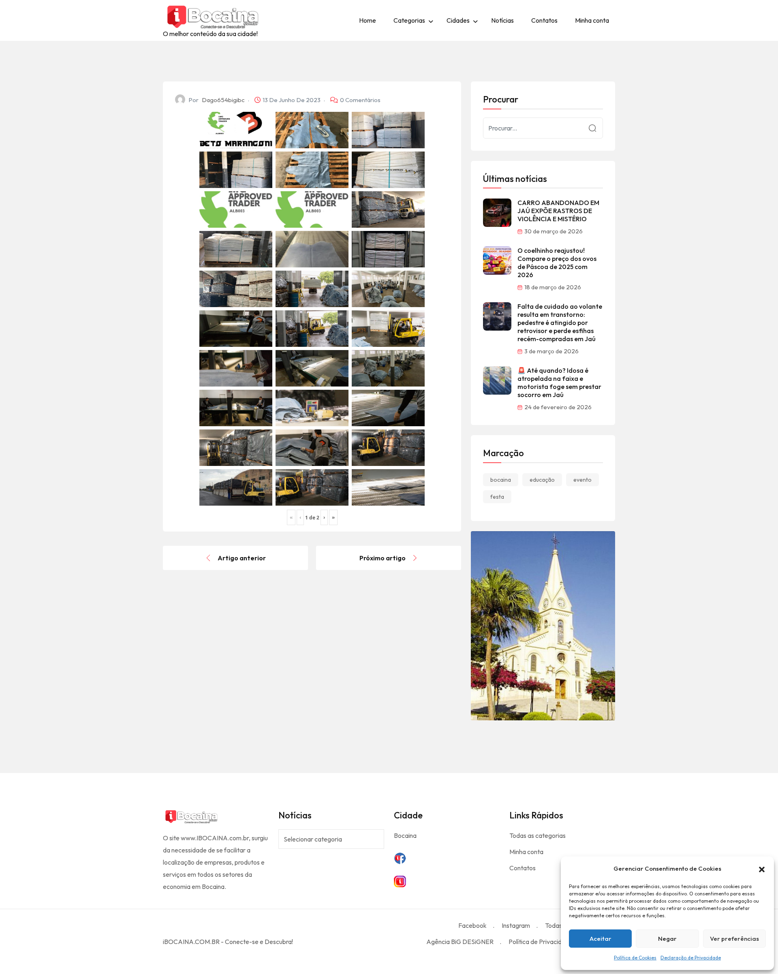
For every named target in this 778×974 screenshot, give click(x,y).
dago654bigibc (223, 100)
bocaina (500, 479)
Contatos (544, 20)
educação (542, 479)
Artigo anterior (242, 558)
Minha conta (592, 20)
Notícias (502, 20)
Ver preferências (734, 938)
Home (367, 20)
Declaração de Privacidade (690, 958)
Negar (667, 938)
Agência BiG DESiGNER (460, 942)
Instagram (516, 925)
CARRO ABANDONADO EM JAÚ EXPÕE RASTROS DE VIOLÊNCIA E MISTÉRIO (558, 211)
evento (582, 479)
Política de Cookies (635, 958)
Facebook (472, 925)
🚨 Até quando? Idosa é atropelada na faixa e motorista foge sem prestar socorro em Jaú (559, 382)
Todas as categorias (537, 835)
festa (497, 496)
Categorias (409, 20)
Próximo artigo (382, 558)
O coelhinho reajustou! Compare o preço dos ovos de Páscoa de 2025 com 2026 (556, 262)
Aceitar (600, 938)
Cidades (458, 20)
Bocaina (405, 835)
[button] (762, 869)
